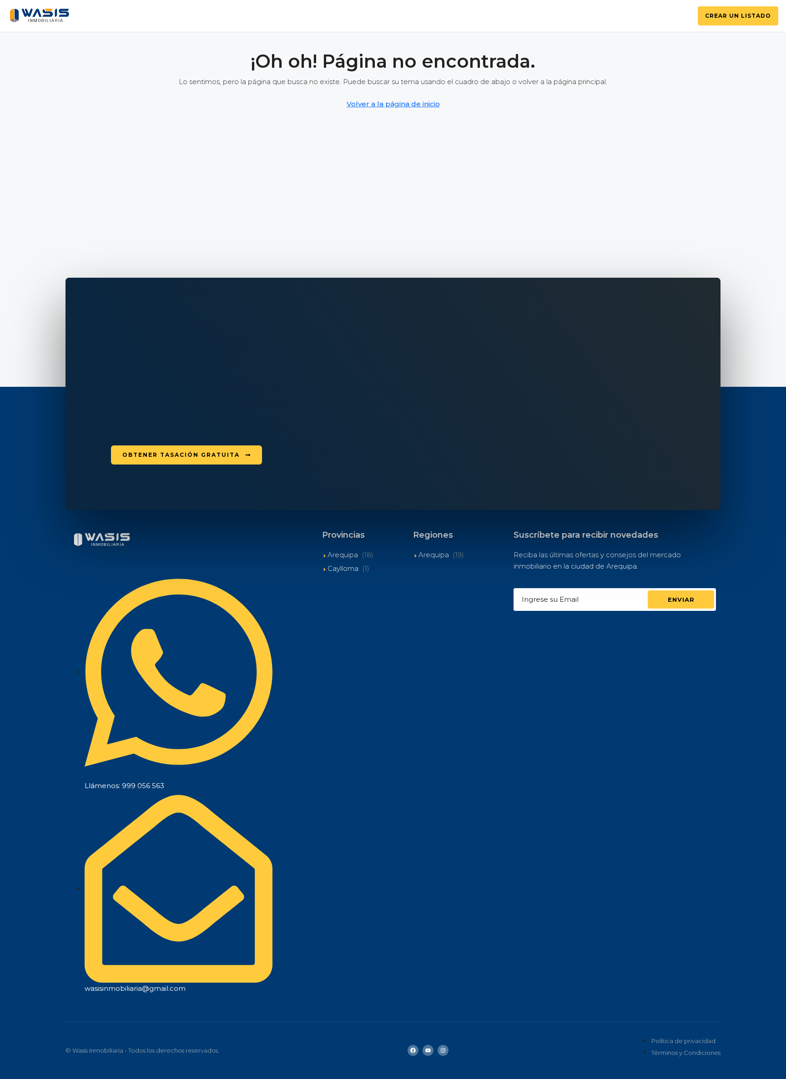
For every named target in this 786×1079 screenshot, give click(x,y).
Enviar (681, 599)
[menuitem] (679, 15)
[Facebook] (413, 1050)
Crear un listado (738, 15)
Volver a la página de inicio (393, 104)
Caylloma (343, 568)
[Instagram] (443, 1050)
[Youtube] (428, 1050)
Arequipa (343, 554)
